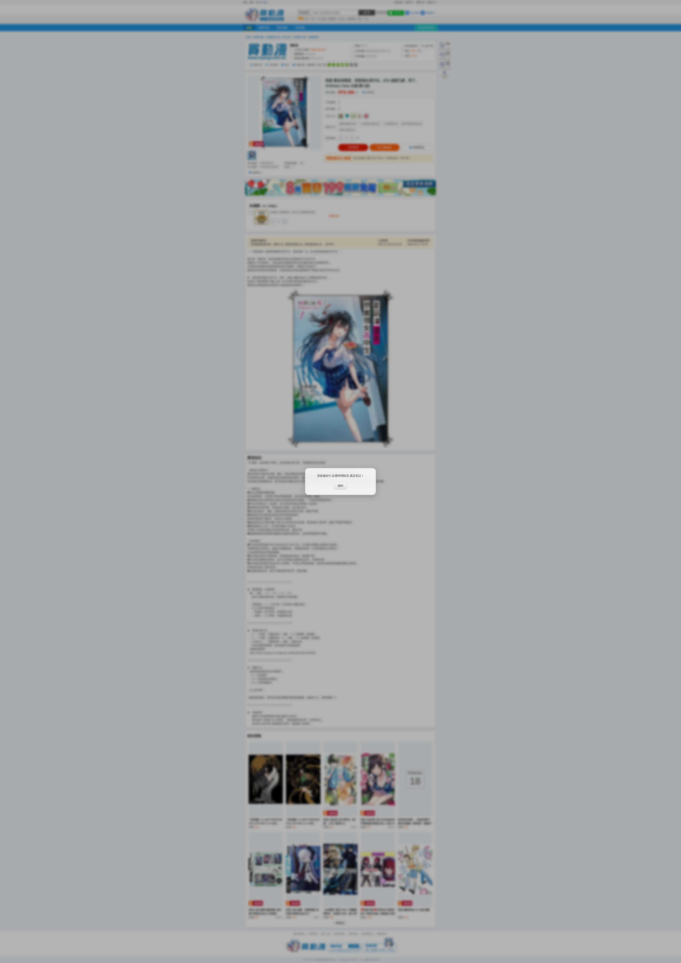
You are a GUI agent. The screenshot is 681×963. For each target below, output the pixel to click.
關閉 (340, 485)
